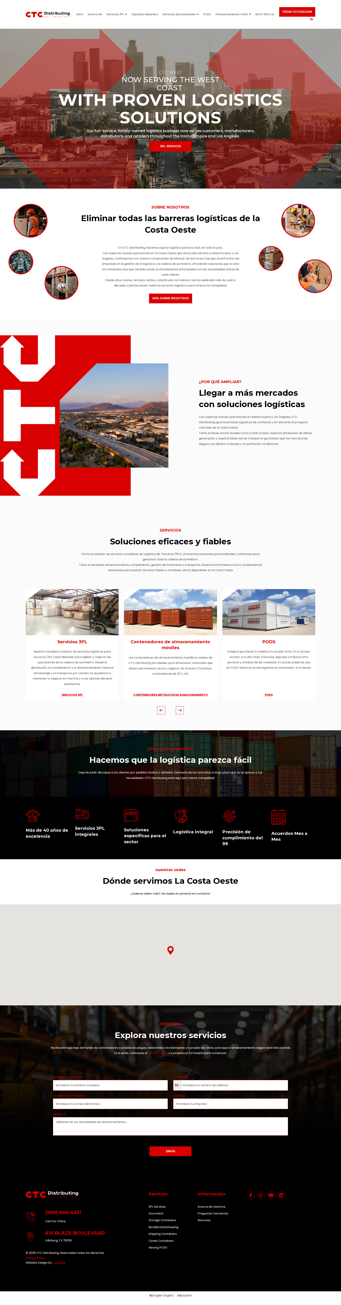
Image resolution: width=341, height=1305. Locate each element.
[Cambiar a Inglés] (311, 19)
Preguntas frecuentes (213, 1213)
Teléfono (180, 1077)
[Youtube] (271, 1195)
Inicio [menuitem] (79, 14)
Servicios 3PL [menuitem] (115, 14)
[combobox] (178, 1085)
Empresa (179, 1096)
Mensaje (59, 1114)
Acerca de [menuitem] (95, 14)
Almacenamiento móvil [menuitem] (231, 14)
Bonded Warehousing (163, 1227)
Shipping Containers (163, 1234)
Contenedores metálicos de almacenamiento (170, 695)
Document (156, 1213)
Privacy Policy (35, 1258)
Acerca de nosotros (211, 1207)
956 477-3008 (158, 1053)
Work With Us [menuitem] (264, 14)
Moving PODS (158, 1248)
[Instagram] (261, 1195)
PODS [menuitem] (207, 14)
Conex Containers (161, 1241)
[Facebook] (251, 1195)
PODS (268, 641)
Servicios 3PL (72, 641)
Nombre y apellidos (67, 1077)
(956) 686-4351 (63, 1212)
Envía (170, 1151)
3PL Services (170, 146)
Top (332, 1296)
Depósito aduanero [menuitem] (144, 14)
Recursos (204, 1220)
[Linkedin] (281, 1195)
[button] (170, 950)
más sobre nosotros (170, 298)
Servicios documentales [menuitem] (179, 14)
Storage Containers (162, 1220)
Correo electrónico (69, 1096)
